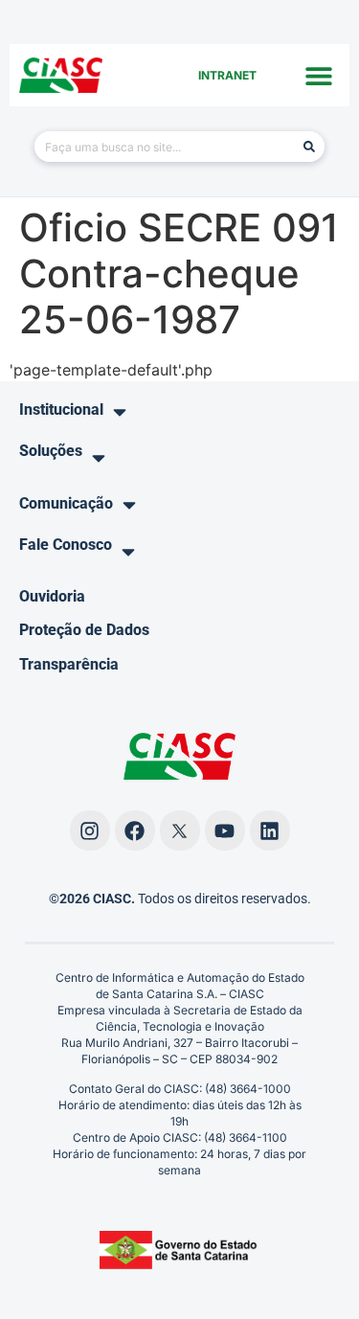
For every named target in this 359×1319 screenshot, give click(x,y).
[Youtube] (225, 830)
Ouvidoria (52, 596)
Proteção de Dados (84, 630)
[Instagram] (90, 830)
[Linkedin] (270, 830)
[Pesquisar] (309, 146)
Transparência (69, 664)
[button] (318, 75)
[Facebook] (135, 830)
